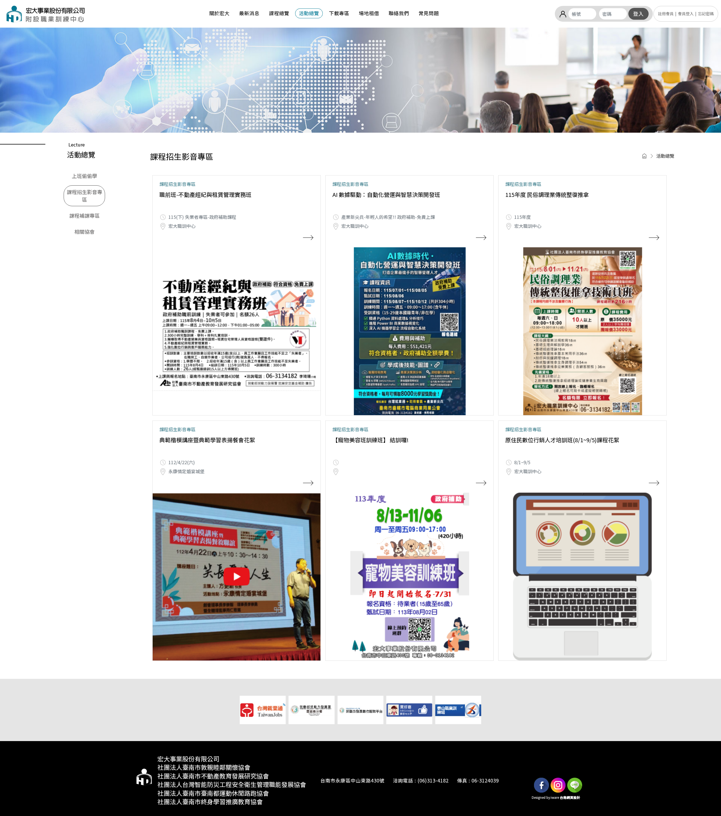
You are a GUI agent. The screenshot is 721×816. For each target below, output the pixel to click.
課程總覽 (279, 13)
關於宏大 (219, 13)
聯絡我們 (399, 13)
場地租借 (369, 13)
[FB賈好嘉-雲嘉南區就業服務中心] (409, 709)
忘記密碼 (706, 13)
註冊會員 (666, 13)
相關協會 (84, 231)
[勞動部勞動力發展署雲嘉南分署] (312, 709)
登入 (638, 13)
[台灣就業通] (263, 709)
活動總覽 (309, 13)
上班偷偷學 (84, 175)
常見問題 (429, 13)
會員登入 (686, 13)
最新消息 (249, 13)
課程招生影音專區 (84, 195)
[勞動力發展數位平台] (360, 709)
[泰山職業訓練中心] (458, 709)
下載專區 (339, 13)
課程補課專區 (84, 215)
